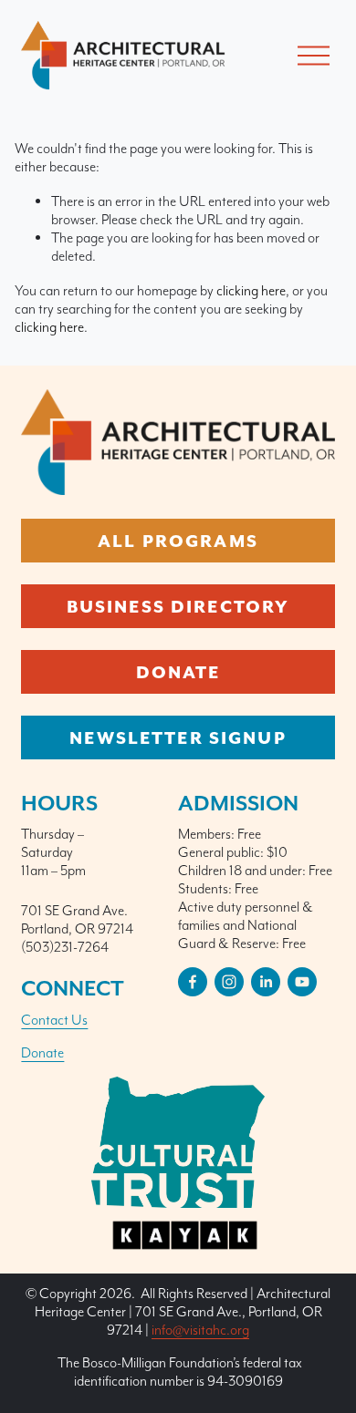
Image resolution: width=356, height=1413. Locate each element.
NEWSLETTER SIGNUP (177, 737)
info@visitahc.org (200, 1329)
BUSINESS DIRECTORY (178, 606)
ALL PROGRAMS (178, 541)
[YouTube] (302, 981)
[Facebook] (192, 981)
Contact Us (54, 1019)
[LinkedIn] (265, 981)
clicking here (251, 290)
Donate (42, 1052)
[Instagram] (229, 981)
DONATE (178, 672)
